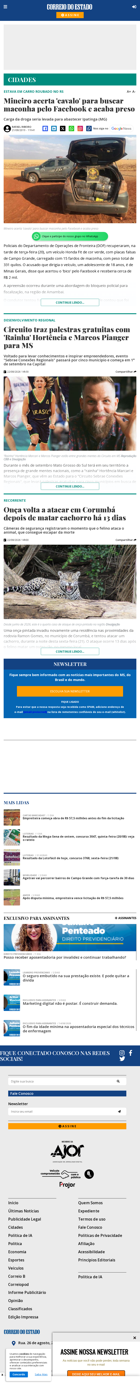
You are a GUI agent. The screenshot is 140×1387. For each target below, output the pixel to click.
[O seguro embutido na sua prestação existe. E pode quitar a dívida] (12, 977)
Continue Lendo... (70, 486)
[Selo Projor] (67, 1178)
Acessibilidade (91, 1252)
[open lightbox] (70, 179)
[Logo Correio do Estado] (70, 7)
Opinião (15, 1300)
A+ (129, 91)
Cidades (15, 1227)
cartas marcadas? (38, 815)
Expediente (88, 1211)
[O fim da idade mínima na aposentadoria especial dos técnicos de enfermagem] (12, 1028)
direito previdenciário (22, 954)
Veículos (16, 1268)
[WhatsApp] (71, 128)
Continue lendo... (70, 303)
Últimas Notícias (23, 1211)
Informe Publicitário (27, 1292)
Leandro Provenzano (41, 973)
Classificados (20, 1309)
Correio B (16, 1276)
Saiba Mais (41, 1374)
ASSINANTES (127, 918)
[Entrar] (133, 7)
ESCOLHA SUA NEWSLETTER (70, 691)
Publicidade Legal (24, 1219)
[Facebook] (45, 128)
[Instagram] (80, 128)
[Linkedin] (54, 128)
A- (134, 91)
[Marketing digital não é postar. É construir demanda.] (12, 1003)
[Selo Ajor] (67, 1151)
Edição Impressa (23, 1317)
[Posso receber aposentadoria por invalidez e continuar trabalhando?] (70, 937)
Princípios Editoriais (96, 1260)
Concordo (19, 1374)
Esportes (16, 1260)
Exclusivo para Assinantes (44, 1000)
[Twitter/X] (62, 128)
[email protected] (35, 712)
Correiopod (18, 1284)
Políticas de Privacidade (100, 1235)
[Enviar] (119, 1111)
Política (15, 1243)
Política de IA (20, 1235)
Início (13, 1203)
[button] (126, 372)
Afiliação (86, 1243)
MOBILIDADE (35, 875)
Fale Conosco (90, 1227)
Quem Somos (90, 1203)
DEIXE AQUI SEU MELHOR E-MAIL (96, 1374)
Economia (17, 1252)
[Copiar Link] (89, 128)
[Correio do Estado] (70, 1331)
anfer (31, 895)
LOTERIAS (32, 834)
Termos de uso (92, 1219)
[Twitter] (122, 1059)
